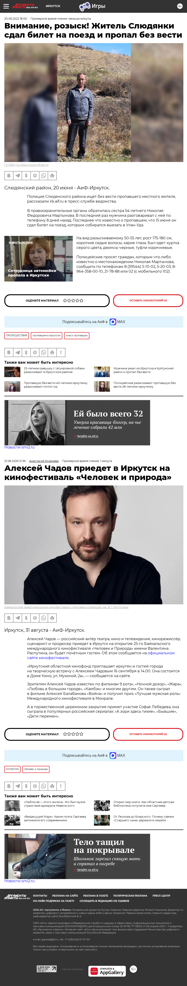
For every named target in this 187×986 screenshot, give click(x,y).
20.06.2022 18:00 (15, 18)
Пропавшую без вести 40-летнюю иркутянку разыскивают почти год (56, 384)
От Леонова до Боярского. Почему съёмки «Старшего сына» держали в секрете (144, 818)
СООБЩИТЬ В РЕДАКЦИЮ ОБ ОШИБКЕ (104, 901)
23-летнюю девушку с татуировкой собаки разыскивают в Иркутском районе (54, 370)
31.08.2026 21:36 (15, 461)
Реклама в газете (95, 895)
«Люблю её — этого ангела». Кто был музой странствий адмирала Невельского (54, 803)
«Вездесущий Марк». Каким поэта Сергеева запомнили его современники (55, 818)
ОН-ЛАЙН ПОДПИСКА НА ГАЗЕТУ (53, 901)
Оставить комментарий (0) (148, 300)
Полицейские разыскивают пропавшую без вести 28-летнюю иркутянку (145, 384)
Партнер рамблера (72, 969)
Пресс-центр (161, 895)
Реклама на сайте (65, 895)
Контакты (40, 895)
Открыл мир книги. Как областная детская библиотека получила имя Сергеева (144, 803)
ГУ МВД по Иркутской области (26, 165)
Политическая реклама (130, 895)
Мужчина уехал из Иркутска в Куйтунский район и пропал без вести (144, 370)
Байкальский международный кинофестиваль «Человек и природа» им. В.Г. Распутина (66, 607)
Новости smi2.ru (19, 447)
